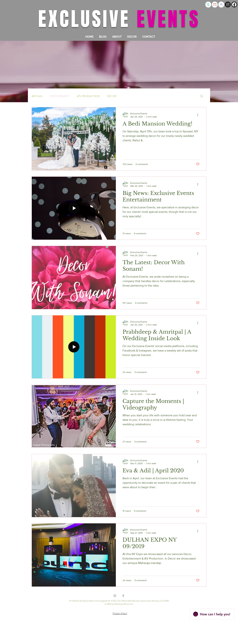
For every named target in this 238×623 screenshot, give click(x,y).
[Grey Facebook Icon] (123, 595)
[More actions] (199, 115)
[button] (221, 4)
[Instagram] (228, 4)
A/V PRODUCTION (88, 96)
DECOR (111, 96)
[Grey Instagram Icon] (115, 595)
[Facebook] (234, 4)
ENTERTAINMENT (59, 96)
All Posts (37, 96)
